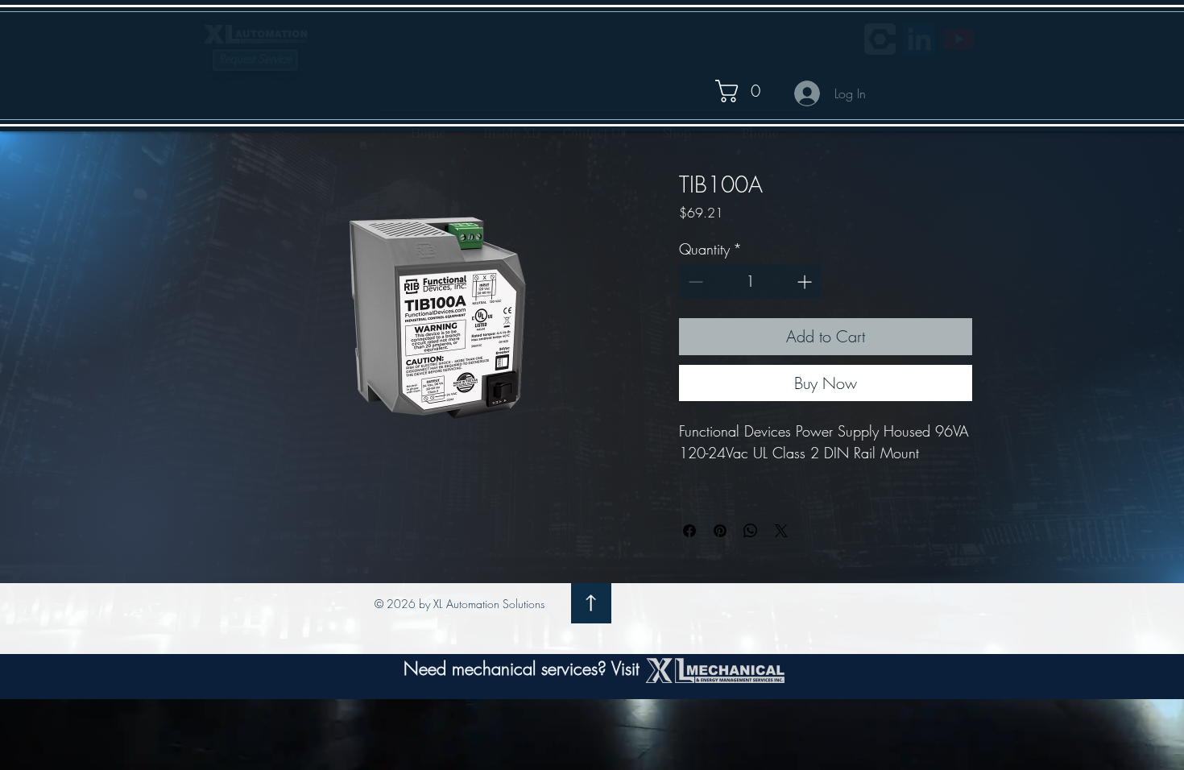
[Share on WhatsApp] (750, 530)
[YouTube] (959, 39)
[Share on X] (781, 530)
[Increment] (805, 281)
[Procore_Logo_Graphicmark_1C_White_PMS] (880, 39)
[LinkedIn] (919, 39)
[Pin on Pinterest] (720, 530)
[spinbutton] (749, 281)
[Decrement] (693, 281)
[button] (749, 91)
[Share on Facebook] (689, 530)
